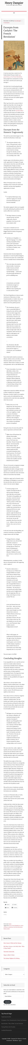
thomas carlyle (7, 928)
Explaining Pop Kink (6, 1016)
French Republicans (16, 925)
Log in (20, 1040)
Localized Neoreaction (6, 1030)
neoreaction (10, 927)
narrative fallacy (19, 110)
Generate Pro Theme (16, 1038)
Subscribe (7, 1002)
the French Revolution (17, 927)
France (10, 925)
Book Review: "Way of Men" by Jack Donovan (12, 1023)
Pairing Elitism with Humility (8, 1027)
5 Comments (6, 22)
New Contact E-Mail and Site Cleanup (12, 943)
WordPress (15, 1040)
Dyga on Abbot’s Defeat (9, 955)
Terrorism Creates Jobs (9, 951)
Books (10, 923)
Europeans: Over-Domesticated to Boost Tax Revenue (13, 1020)
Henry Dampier (14, 2)
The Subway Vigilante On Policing (11, 958)
